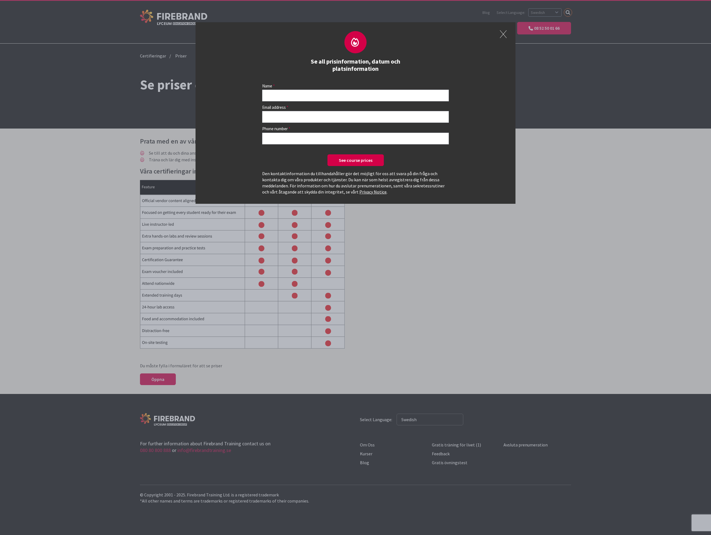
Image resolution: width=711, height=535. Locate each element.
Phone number (275, 128)
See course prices (355, 160)
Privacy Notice (373, 192)
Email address (274, 107)
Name (267, 86)
